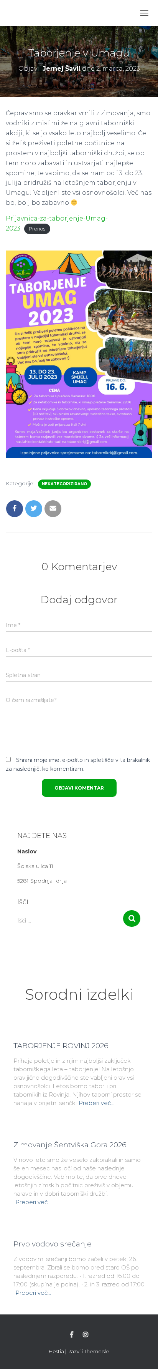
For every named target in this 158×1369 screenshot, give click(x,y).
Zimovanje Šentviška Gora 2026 (70, 1144)
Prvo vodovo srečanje (52, 1244)
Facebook (71, 1335)
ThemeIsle (96, 1351)
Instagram (85, 1335)
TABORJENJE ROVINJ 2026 (61, 1045)
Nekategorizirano (64, 483)
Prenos (37, 229)
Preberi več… (96, 1103)
